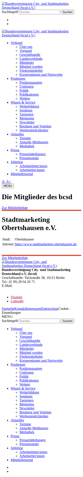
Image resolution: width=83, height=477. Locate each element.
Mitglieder (26, 62)
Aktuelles (17, 134)
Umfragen (26, 86)
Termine (25, 138)
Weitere (24, 98)
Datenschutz (49, 308)
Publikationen (29, 94)
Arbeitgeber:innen (32, 170)
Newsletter (27, 122)
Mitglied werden (30, 66)
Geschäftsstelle (29, 55)
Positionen (18, 78)
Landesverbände (30, 59)
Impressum (33, 308)
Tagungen (26, 114)
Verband (16, 43)
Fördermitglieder (31, 70)
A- (4, 181)
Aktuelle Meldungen (33, 142)
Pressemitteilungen (32, 154)
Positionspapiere (30, 82)
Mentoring (26, 118)
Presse (15, 150)
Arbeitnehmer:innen (33, 166)
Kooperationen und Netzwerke (41, 74)
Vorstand (25, 51)
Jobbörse (17, 162)
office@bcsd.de (24, 286)
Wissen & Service (23, 102)
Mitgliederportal (22, 174)
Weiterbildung (29, 106)
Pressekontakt (29, 158)
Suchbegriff (10, 12)
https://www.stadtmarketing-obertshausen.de (46, 244)
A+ (8, 181)
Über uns (25, 47)
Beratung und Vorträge (35, 126)
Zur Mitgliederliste (15, 208)
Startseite (8, 308)
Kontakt (20, 308)
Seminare (26, 110)
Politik (24, 90)
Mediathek (26, 146)
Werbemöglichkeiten (33, 130)
